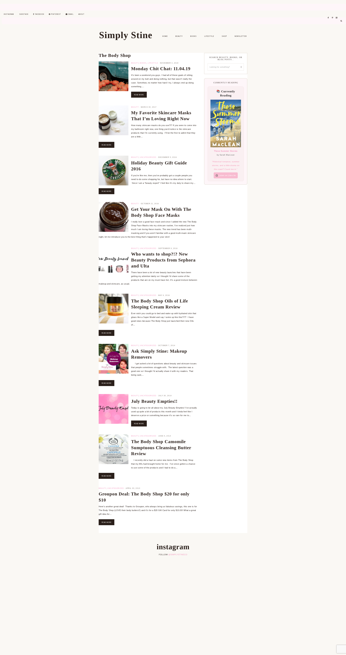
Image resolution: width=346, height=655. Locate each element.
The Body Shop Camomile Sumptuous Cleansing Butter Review (161, 447)
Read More (139, 95)
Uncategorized (148, 157)
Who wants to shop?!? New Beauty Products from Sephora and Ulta (163, 260)
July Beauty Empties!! (154, 401)
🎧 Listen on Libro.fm (226, 175)
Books (143, 63)
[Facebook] (329, 14)
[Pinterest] (333, 14)
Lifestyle (153, 63)
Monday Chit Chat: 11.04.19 (160, 68)
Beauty (135, 63)
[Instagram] (337, 14)
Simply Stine (125, 35)
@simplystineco (177, 554)
